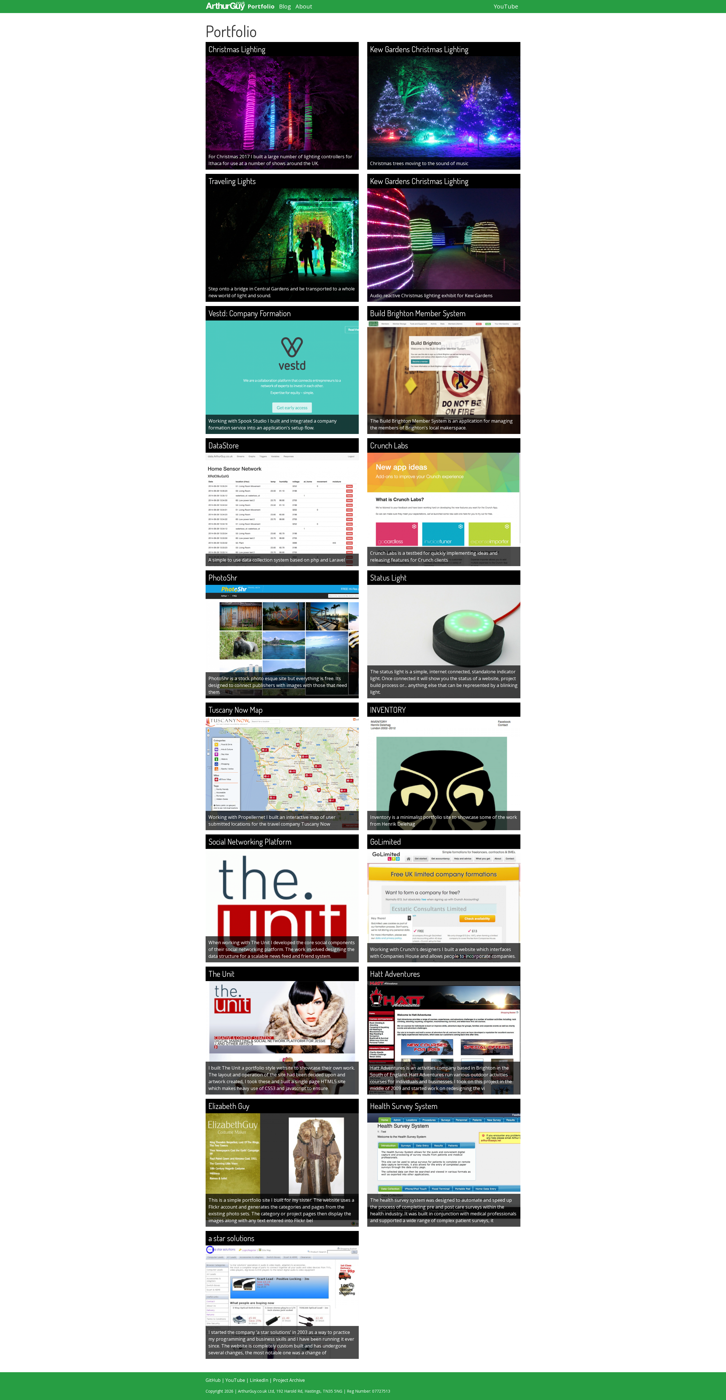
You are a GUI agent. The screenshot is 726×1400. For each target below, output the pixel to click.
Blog (285, 6)
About (304, 6)
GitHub (213, 1380)
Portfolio (261, 6)
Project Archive (289, 1380)
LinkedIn (259, 1380)
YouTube (506, 6)
